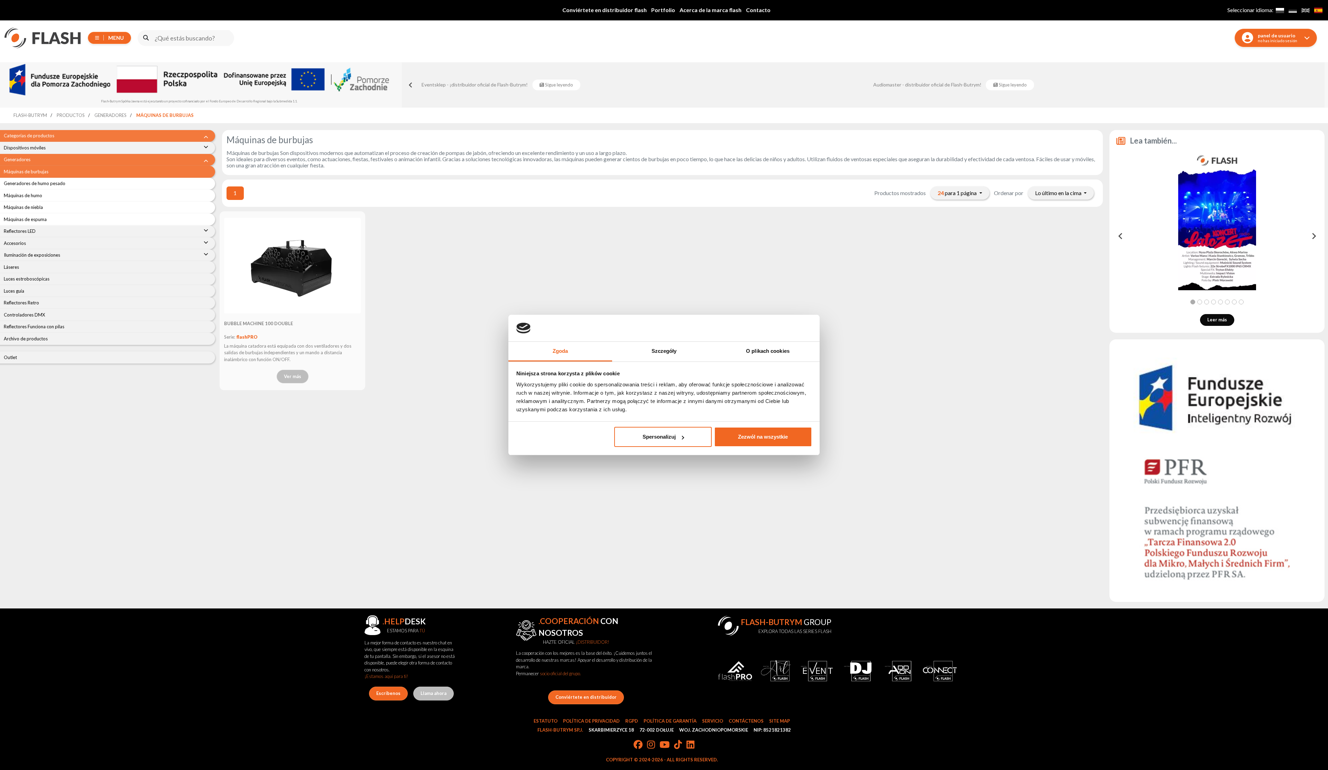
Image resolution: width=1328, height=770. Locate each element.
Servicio (712, 721)
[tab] (1192, 302)
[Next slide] (1313, 236)
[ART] (775, 671)
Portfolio (663, 10)
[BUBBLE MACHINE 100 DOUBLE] (292, 265)
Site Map (779, 721)
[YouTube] (665, 745)
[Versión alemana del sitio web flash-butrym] (1292, 10)
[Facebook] (638, 745)
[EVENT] (816, 671)
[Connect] (939, 671)
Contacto (758, 10)
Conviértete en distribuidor (586, 697)
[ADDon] (898, 671)
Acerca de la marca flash (710, 10)
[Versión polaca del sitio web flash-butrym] (1279, 10)
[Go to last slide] (1120, 236)
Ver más (292, 376)
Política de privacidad (591, 721)
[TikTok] (678, 745)
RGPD (631, 721)
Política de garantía (670, 721)
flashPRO (247, 337)
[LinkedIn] (690, 745)
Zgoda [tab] (560, 351)
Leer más (1217, 319)
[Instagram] (651, 745)
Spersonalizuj (659, 437)
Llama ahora (433, 693)
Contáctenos (746, 721)
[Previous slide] (410, 84)
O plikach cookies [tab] (768, 351)
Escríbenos (388, 693)
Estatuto (545, 721)
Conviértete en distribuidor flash (604, 10)
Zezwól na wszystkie (763, 437)
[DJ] (857, 671)
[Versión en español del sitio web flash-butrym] (1318, 10)
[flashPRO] (734, 671)
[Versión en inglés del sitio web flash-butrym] (1305, 10)
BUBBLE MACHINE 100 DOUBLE (258, 323)
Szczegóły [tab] (664, 351)
